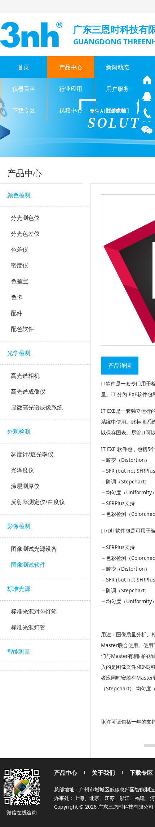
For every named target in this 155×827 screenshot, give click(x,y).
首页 (23, 67)
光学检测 (18, 353)
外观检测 (18, 431)
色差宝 (19, 281)
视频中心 (70, 110)
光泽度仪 (22, 470)
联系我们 (117, 110)
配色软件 (22, 329)
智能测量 (18, 651)
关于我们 (103, 772)
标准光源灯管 (28, 627)
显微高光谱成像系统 (37, 407)
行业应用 (70, 89)
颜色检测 (18, 195)
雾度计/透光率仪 (32, 454)
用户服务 (117, 89)
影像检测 (18, 526)
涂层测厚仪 (25, 486)
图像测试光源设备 (34, 549)
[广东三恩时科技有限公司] (32, 34)
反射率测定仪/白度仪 (38, 502)
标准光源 (18, 589)
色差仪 (19, 249)
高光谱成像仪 (28, 391)
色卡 (16, 297)
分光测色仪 (25, 218)
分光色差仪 (25, 234)
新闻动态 (117, 67)
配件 (16, 313)
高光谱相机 (25, 376)
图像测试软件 (28, 565)
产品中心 (70, 67)
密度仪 (19, 265)
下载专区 (23, 110)
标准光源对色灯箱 (34, 611)
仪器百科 (23, 89)
